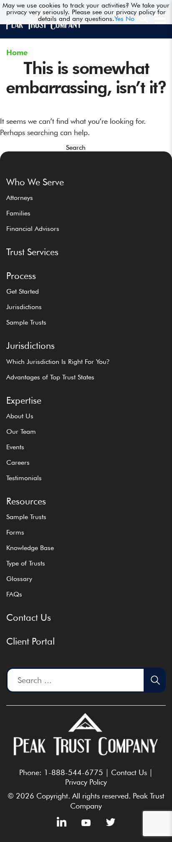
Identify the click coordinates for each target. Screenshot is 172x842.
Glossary (19, 579)
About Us (19, 416)
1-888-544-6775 (73, 772)
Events (15, 447)
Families (18, 213)
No (130, 19)
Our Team (21, 431)
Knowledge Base (30, 548)
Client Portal (30, 641)
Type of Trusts (25, 563)
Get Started (22, 291)
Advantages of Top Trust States (50, 377)
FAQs (14, 594)
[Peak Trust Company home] (43, 27)
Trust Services (32, 251)
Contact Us (28, 617)
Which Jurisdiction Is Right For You (57, 362)
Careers (18, 462)
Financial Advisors (32, 229)
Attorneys (19, 198)
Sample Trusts (26, 322)
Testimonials (24, 478)
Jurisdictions (24, 307)
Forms (15, 532)
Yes (119, 19)
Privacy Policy (86, 782)
